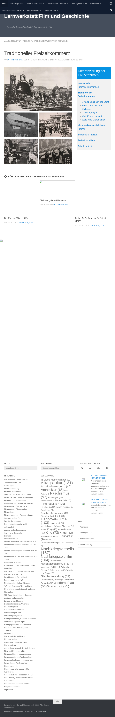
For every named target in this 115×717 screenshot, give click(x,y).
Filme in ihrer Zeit (34, 3)
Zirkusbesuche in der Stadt (95, 102)
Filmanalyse (55, 497)
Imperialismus (48, 526)
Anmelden (84, 527)
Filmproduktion (53, 503)
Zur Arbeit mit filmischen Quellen (17, 494)
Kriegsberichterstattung (51, 536)
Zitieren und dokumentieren (15, 530)
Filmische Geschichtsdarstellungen (18, 497)
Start (4, 3)
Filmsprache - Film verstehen (16, 506)
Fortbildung (68, 507)
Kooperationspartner (12, 687)
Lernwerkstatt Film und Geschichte (46, 16)
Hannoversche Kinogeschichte (16, 669)
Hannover (39, 41)
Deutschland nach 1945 (13, 580)
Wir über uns (50, 10)
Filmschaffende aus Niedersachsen (18, 660)
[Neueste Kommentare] (98, 468)
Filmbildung (8, 512)
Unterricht (47, 580)
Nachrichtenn (55, 561)
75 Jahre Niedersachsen (56, 479)
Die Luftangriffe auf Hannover (53, 200)
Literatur (7, 536)
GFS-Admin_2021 (15, 60)
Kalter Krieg (49, 529)
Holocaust (57, 523)
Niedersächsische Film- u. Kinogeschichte (20, 10)
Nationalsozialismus (55, 563)
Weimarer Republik (57, 41)
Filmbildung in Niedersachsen (16, 663)
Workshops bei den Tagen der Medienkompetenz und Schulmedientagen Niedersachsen (100, 486)
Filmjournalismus (48, 500)
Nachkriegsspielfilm (56, 558)
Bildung (94, 475)
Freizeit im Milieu (86, 140)
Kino (52, 532)
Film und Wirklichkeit (12, 491)
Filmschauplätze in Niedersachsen (18, 657)
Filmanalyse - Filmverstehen (15, 509)
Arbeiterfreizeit (85, 146)
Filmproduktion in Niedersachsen (17, 654)
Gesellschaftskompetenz (54, 513)
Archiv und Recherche (13, 533)
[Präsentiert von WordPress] (17, 711)
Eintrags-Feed (85, 533)
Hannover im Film (11, 666)
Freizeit (27, 41)
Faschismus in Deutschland (15, 577)
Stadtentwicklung (55, 576)
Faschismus (55, 495)
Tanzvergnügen (89, 112)
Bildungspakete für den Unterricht (17, 625)
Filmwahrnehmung (11, 489)
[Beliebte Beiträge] (90, 468)
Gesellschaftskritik (53, 516)
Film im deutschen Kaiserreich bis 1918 (20, 542)
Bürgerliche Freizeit (87, 134)
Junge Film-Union (65, 526)
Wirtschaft (58, 586)
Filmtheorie (48, 507)
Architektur (52, 490)
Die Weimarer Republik (13, 574)
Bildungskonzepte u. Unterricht (85, 3)
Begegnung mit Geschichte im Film (18, 503)
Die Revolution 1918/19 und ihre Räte (19, 571)
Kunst (50, 539)
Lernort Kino (9, 633)
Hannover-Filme (54, 521)
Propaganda (58, 570)
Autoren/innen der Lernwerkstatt (17, 684)
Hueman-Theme (40, 711)
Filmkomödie (63, 500)
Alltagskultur (12, 41)
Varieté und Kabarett (92, 116)
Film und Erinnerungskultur (15, 500)
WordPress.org (86, 544)
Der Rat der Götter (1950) (16, 218)
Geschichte (47, 510)
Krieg (66, 532)
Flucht (59, 507)
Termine (102, 475)
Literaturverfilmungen (52, 542)
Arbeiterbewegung (56, 486)
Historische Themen (57, 3)
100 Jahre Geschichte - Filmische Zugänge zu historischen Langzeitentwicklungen (18, 598)
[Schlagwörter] (107, 468)
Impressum (8, 690)
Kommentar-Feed (87, 539)
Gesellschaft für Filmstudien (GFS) (18, 675)
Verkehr (59, 580)
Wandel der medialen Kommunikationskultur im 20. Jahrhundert (16, 524)
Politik (55, 567)
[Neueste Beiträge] (82, 468)
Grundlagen (15, 3)
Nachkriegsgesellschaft (62, 551)
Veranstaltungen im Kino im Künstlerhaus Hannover (101, 507)
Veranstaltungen (98, 478)
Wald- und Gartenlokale (93, 120)
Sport (49, 573)
